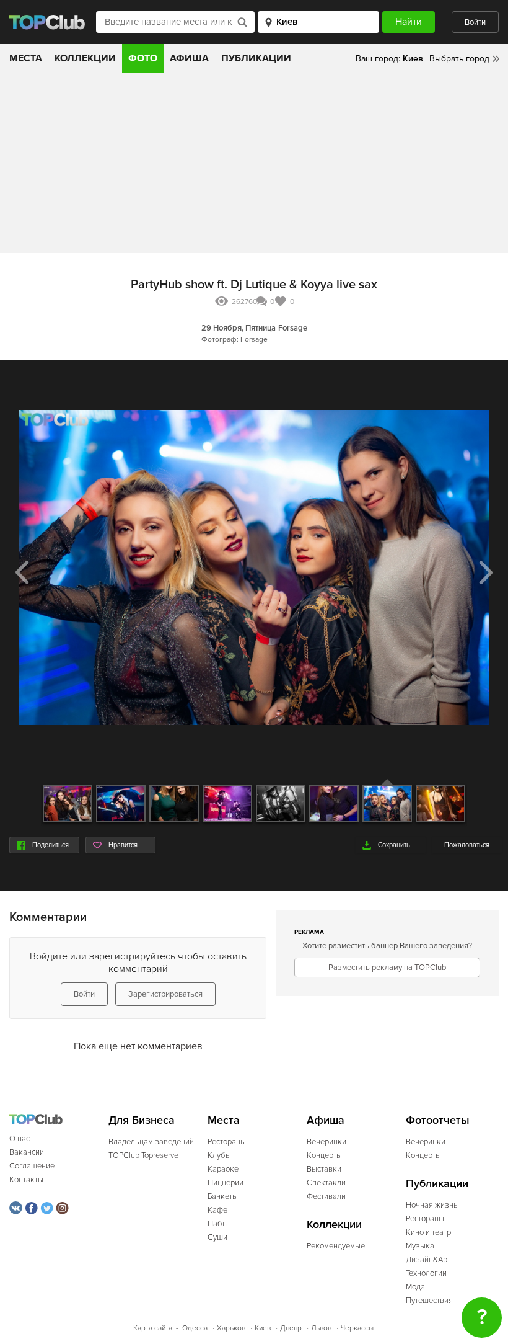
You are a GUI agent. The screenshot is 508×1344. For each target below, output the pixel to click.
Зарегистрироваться (165, 994)
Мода (415, 1287)
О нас (19, 1139)
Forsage (292, 328)
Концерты (324, 1155)
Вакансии (26, 1152)
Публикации (256, 58)
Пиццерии (225, 1183)
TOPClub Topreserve (143, 1155)
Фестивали (326, 1196)
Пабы (218, 1224)
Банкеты (223, 1196)
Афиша (189, 58)
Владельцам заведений (151, 1142)
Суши (217, 1237)
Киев (263, 1328)
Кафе (217, 1210)
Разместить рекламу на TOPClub (387, 967)
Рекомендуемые (336, 1246)
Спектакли (326, 1183)
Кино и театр (428, 1232)
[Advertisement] (254, 166)
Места (25, 58)
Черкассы (357, 1328)
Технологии (426, 1273)
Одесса (195, 1328)
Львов (321, 1328)
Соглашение (32, 1166)
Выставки (324, 1169)
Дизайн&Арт (428, 1260)
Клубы (219, 1155)
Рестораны (227, 1142)
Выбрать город (459, 58)
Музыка (420, 1246)
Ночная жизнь (432, 1205)
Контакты (26, 1180)
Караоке (223, 1169)
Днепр (291, 1328)
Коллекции (85, 58)
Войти (475, 22)
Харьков (231, 1328)
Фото (142, 58)
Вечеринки (326, 1142)
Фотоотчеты (438, 1120)
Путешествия (429, 1301)
